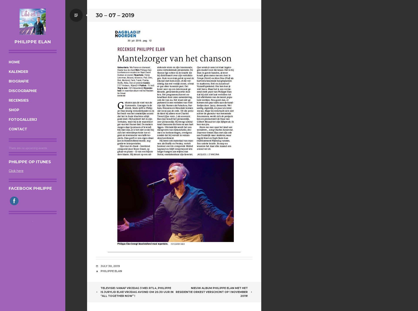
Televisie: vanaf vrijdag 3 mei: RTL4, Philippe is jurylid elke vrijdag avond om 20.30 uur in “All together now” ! (137, 292)
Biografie (19, 81)
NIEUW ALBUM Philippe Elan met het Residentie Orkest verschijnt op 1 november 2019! (212, 292)
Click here (16, 171)
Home (14, 62)
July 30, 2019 (110, 266)
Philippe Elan (32, 41)
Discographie (23, 91)
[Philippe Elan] (33, 22)
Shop (14, 110)
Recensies (19, 100)
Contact (18, 129)
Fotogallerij (23, 120)
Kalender (18, 72)
